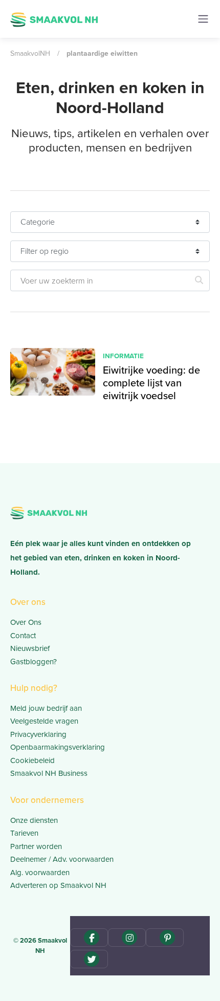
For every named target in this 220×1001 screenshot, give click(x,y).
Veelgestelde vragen (44, 720)
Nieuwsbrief (30, 648)
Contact (23, 635)
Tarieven (24, 833)
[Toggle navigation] (203, 19)
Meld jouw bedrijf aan (46, 708)
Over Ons (25, 622)
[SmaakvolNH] (54, 18)
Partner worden (36, 846)
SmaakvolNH (30, 53)
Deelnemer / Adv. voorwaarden (62, 859)
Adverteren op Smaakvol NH (58, 885)
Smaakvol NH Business (48, 773)
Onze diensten (34, 820)
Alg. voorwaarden (40, 872)
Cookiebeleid (32, 760)
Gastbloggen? (33, 661)
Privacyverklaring (38, 734)
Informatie (123, 356)
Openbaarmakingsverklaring (57, 747)
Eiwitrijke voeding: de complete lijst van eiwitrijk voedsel (151, 382)
